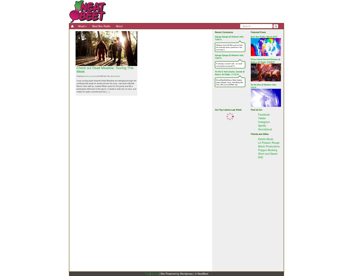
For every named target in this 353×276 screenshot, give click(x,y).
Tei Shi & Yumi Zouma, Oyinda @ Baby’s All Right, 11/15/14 (230, 73)
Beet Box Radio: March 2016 (264, 36)
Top (147, 273)
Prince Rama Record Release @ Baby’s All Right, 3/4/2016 (265, 60)
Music (81, 26)
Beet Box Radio (101, 26)
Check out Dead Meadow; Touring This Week (104, 69)
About (119, 26)
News (118, 76)
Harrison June (89, 76)
